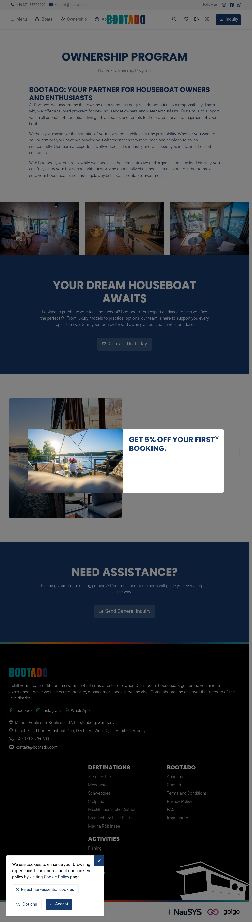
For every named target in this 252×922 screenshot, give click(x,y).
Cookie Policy (56, 877)
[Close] (216, 438)
